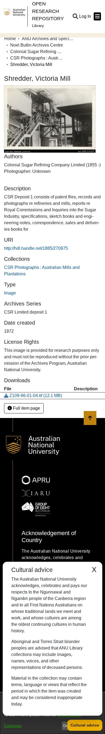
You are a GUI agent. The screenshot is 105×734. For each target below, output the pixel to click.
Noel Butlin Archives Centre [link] (36, 45)
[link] (33, 395)
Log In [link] (85, 16)
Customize (13, 726)
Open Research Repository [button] (48, 11)
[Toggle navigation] (97, 16)
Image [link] (10, 293)
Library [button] (38, 25)
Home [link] (10, 38)
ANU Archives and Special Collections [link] (49, 38)
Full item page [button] (26, 408)
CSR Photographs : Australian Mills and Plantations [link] (37, 58)
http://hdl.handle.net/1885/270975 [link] (36, 248)
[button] (75, 16)
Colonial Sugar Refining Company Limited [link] (37, 51)
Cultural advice (85, 725)
